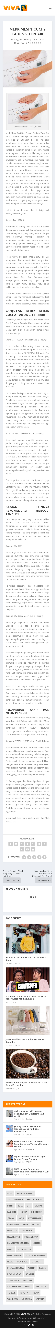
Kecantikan (34, 1218)
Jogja (21, 1218)
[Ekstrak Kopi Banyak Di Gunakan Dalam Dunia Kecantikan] (28, 1064)
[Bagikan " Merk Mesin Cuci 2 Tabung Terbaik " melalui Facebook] (10, 844)
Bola (20, 1205)
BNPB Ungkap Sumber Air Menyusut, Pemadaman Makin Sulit (31, 1170)
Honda (23, 1212)
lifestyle (12, 1230)
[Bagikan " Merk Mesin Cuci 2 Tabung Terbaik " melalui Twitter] (16, 844)
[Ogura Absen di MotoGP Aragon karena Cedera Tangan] (9, 1158)
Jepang (11, 1218)
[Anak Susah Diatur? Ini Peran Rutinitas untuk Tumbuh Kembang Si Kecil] (9, 1143)
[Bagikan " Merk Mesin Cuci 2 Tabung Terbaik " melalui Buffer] (44, 844)
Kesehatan (13, 1224)
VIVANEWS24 (27, 1314)
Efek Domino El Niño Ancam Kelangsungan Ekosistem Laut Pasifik (29, 1114)
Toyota (24, 1292)
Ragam (42, 1268)
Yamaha (40, 1299)
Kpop (25, 1224)
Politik (31, 1268)
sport (28, 1286)
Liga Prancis (13, 1236)
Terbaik (11, 1292)
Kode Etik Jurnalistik (37, 1318)
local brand (31, 1236)
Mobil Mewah (14, 1255)
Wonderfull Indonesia (19, 1299)
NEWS (28, 1174)
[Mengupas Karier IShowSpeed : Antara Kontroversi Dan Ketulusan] (28, 979)
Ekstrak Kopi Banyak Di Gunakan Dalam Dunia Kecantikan (27, 1083)
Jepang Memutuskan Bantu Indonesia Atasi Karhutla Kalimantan (27, 1129)
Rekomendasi (14, 1274)
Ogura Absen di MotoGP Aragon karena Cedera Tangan (29, 1157)
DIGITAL (38, 1205)
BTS (29, 1205)
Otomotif (37, 1261)
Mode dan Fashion (35, 1255)
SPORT (28, 1162)
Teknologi (41, 1286)
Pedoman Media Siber (27, 1321)
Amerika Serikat (25, 1193)
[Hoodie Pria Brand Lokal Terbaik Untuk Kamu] (28, 938)
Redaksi (11, 1318)
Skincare (27, 1280)
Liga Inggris (27, 1230)
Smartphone (14, 1286)
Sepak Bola (13, 1280)
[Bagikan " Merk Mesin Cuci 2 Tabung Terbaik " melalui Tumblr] (27, 844)
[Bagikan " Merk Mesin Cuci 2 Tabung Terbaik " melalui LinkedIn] (39, 844)
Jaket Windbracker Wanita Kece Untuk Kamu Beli (26, 1040)
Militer (37, 1243)
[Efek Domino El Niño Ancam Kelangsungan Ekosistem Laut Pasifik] (9, 1113)
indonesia (36, 1212)
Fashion (11, 1212)
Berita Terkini (34, 1199)
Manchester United (18, 1243)
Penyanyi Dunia (15, 1268)
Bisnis (10, 1205)
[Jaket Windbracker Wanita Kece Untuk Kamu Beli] (28, 1020)
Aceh (9, 1193)
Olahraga (22, 1261)
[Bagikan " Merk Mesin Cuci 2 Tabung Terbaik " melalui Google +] (22, 844)
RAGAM (29, 1119)
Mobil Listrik (25, 1249)
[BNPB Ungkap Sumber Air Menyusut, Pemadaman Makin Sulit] (9, 1171)
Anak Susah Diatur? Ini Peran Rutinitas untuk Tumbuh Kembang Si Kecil (31, 1144)
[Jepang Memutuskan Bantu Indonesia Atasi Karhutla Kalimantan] (9, 1128)
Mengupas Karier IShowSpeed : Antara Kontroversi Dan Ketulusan (26, 997)
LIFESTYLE (19, 42)
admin (26, 39)
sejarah (30, 1274)
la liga (35, 1224)
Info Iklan (21, 1318)
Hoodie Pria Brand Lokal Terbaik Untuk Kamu (26, 958)
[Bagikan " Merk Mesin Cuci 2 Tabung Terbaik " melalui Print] (33, 849)
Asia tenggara (15, 1199)
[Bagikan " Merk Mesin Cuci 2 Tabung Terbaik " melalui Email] (27, 849)
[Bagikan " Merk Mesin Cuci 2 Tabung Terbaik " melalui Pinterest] (33, 844)
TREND (29, 1134)
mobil (10, 1249)
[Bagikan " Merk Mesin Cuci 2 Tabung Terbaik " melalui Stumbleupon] (22, 849)
